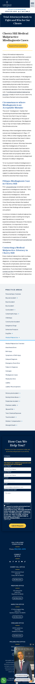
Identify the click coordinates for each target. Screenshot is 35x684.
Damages (9, 371)
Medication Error (11, 379)
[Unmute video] (24, 661)
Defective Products (12, 329)
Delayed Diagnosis (11, 359)
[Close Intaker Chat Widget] (33, 644)
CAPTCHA (7, 519)
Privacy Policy (15, 517)
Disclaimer (10, 680)
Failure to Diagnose (12, 367)
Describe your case (10, 489)
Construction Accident (13, 322)
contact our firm (8, 271)
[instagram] (25, 11)
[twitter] (23, 11)
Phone (6, 478)
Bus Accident (10, 306)
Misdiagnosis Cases (12, 375)
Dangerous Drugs (11, 325)
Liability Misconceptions (13, 387)
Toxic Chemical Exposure (13, 413)
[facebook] (20, 11)
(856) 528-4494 (11, 11)
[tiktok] (29, 11)
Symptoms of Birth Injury (13, 355)
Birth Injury (9, 351)
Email (6, 483)
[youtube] (27, 11)
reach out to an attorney (24, 239)
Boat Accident (10, 302)
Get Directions (17, 579)
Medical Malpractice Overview (15, 343)
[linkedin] (18, 11)
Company (7, 456)
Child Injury (9, 318)
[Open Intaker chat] (17, 683)
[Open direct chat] (30, 644)
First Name (8, 466)
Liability (8, 383)
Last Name (8, 472)
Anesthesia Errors (11, 347)
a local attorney (11, 187)
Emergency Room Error (13, 363)
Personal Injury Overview (13, 294)
